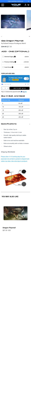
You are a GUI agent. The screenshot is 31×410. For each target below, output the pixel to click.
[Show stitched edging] (15, 56)
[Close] (28, 1)
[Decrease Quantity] (2, 88)
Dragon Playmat (9, 228)
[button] (15, 78)
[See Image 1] (13, 21)
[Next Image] (29, 36)
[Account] (25, 5)
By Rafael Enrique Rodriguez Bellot (13, 43)
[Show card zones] (12, 67)
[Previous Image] (1, 36)
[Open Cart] (28, 5)
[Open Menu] (2, 5)
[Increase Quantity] (8, 88)
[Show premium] (15, 62)
